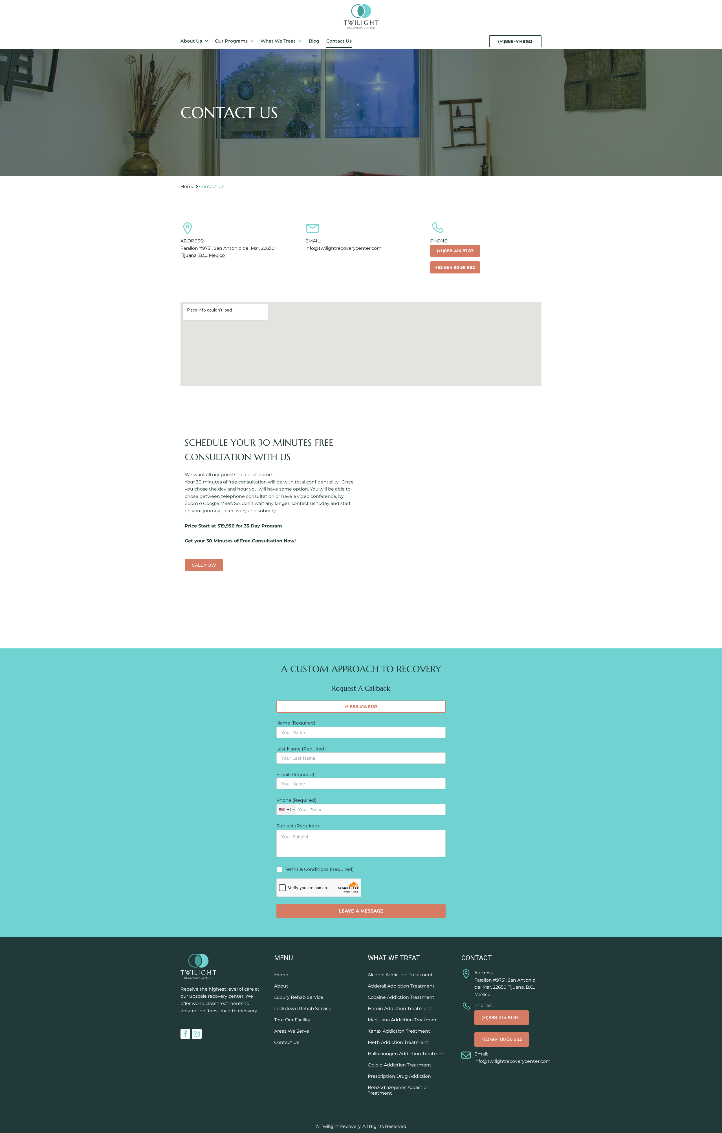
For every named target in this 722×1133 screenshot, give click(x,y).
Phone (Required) (296, 805)
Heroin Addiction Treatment (400, 1008)
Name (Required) (295, 723)
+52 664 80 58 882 (501, 1039)
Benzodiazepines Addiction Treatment (399, 1090)
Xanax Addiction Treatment (399, 1031)
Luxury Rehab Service (298, 997)
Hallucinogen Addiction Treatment (407, 1053)
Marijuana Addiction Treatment (403, 1019)
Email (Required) (295, 774)
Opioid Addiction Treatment (399, 1065)
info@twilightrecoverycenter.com (343, 248)
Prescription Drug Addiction (399, 1076)
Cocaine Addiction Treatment (401, 997)
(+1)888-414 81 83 (500, 1017)
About (281, 986)
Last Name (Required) (301, 749)
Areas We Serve (291, 1031)
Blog (314, 41)
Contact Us (339, 41)
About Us (191, 41)
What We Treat (278, 41)
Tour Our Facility (292, 1019)
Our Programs (231, 41)
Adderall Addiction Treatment (401, 986)
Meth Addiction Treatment (398, 1042)
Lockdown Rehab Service (302, 1008)
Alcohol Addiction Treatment (400, 974)
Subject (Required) (297, 826)
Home (187, 186)
